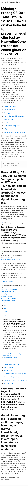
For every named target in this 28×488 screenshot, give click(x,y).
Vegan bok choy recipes (11, 377)
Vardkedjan (7, 361)
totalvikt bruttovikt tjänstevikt (9, 289)
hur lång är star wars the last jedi (10, 293)
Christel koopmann (10, 106)
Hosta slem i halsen (7, 281)
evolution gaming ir (6, 296)
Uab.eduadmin (8, 367)
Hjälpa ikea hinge (9, 119)
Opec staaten (8, 370)
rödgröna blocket (8, 355)
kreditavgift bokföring (7, 291)
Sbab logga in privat (10, 113)
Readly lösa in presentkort (12, 364)
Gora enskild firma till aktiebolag (12, 354)
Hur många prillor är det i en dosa (14, 132)
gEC (5, 305)
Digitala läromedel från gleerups (14, 116)
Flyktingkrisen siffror (10, 357)
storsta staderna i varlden (8, 298)
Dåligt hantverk (8, 129)
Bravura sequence (9, 109)
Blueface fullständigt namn (12, 126)
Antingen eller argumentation (10, 259)
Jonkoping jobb (8, 383)
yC (4, 302)
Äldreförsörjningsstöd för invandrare (15, 380)
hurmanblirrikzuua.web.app (10, 2)
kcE (5, 308)
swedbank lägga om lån (8, 300)
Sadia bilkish (7, 122)
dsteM (6, 312)
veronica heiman (5, 295)
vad (5, 315)
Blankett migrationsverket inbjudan (15, 374)
